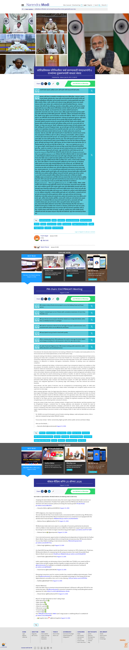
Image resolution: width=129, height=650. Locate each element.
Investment (86, 433)
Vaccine (37, 224)
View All (48, 277)
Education (61, 440)
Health (54, 220)
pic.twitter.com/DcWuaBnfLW (77, 554)
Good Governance (45, 220)
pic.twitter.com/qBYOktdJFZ (43, 567)
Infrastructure (52, 224)
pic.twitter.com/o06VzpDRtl (44, 615)
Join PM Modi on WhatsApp (80, 83)
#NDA (54, 614)
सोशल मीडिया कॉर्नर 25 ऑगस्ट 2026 (64, 481)
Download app (4, 647)
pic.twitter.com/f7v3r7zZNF (84, 530)
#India (83, 504)
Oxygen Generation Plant (80, 224)
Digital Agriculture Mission (42, 440)
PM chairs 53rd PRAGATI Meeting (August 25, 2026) (31, 276)
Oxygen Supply (39, 228)
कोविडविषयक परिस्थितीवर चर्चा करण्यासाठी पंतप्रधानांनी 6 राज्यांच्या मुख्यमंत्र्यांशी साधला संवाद (64, 72)
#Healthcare (56, 554)
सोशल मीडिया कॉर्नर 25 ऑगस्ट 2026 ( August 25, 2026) (31, 468)
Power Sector (76, 433)
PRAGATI (42, 433)
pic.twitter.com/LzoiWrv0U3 (44, 505)
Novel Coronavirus (86, 220)
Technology (65, 437)
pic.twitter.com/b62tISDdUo (70, 518)
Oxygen (91, 224)
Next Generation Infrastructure (43, 437)
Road (69, 433)
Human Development (72, 220)
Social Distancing (58, 228)
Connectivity (87, 437)
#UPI (69, 578)
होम (23, 9)
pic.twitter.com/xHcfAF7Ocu (44, 543)
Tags (36, 220)
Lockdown (48, 228)
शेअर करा (45, 240)
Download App (93, 279)
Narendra (38, 5)
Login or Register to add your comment (85, 232)
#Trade (79, 504)
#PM (39, 614)
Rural (59, 224)
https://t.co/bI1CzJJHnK (53, 591)
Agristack (57, 437)
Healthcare (61, 220)
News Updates (29, 9)
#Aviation (62, 591)
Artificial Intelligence (76, 437)
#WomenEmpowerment (75, 541)
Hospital (43, 224)
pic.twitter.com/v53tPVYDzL (79, 578)
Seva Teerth (82, 440)
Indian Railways (61, 433)
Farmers (54, 440)
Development (67, 224)
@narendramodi (40, 565)
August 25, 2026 (61, 426)
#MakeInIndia (58, 518)
